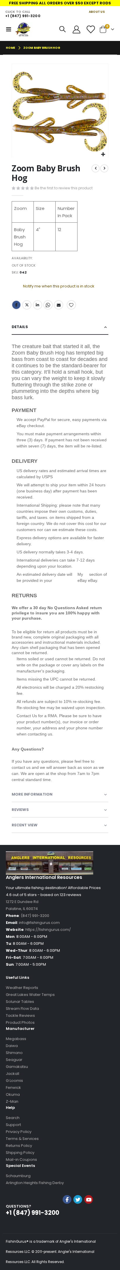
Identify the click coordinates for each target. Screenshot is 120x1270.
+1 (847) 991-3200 (22, 15)
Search (13, 1117)
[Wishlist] (90, 29)
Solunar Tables (20, 1001)
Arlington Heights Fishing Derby (35, 1183)
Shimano (14, 1052)
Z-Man (12, 1101)
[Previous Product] (95, 168)
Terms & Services (22, 1138)
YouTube (88, 1199)
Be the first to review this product (64, 188)
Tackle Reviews (20, 1015)
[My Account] (76, 29)
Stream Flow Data (22, 1008)
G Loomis (14, 1080)
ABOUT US (97, 12)
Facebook (16, 305)
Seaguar (14, 1059)
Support (13, 1124)
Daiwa (12, 1045)
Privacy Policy (18, 1131)
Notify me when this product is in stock (58, 286)
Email (58, 305)
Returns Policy (19, 1145)
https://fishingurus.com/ (48, 929)
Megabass (16, 1038)
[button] (103, 155)
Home (10, 48)
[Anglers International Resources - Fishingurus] (23, 29)
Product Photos (20, 1022)
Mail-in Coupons (21, 1159)
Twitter (26, 305)
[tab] (60, 327)
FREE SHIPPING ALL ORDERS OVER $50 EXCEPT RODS (60, 3)
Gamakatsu (17, 1066)
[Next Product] (104, 168)
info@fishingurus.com (39, 922)
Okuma (13, 1094)
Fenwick (13, 1087)
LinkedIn (37, 305)
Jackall (12, 1073)
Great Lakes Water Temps (30, 994)
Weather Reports (22, 987)
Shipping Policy (20, 1152)
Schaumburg (18, 1176)
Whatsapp (48, 305)
